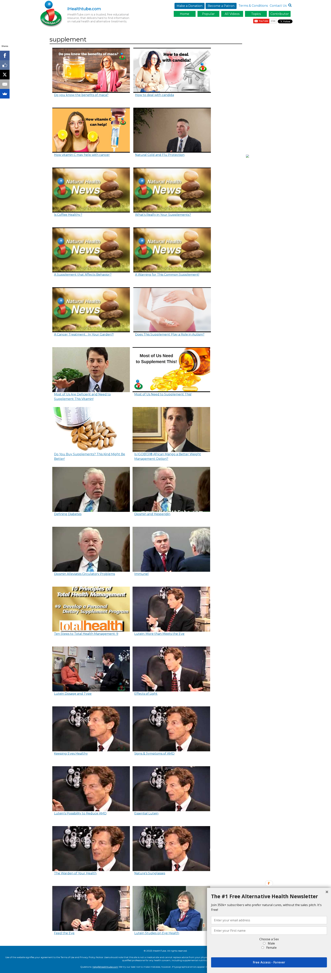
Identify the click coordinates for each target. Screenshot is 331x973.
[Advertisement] (270, 92)
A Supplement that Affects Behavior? (82, 274)
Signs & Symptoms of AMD (154, 753)
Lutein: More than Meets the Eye (159, 634)
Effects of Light (145, 693)
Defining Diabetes (67, 514)
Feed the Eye (64, 933)
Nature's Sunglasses (149, 873)
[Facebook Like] (5, 65)
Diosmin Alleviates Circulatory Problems (84, 574)
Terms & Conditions (253, 5)
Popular (208, 14)
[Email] (5, 84)
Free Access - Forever (269, 962)
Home (184, 14)
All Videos (232, 14)
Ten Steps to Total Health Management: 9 (86, 634)
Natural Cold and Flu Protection (159, 155)
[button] (269, 896)
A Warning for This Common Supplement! (167, 274)
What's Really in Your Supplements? (163, 215)
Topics (256, 14)
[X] (5, 74)
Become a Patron (221, 6)
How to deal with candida (154, 95)
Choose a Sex (269, 939)
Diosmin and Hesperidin (152, 514)
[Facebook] (5, 55)
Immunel (141, 574)
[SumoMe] (5, 94)
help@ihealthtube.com (105, 966)
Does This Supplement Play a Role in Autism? (169, 334)
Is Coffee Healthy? (68, 215)
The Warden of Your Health (75, 873)
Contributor (279, 14)
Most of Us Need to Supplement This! (162, 394)
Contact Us (278, 5)
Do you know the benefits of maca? (81, 95)
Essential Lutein (146, 813)
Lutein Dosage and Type (73, 693)
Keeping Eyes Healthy (71, 753)
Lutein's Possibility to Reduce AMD (80, 813)
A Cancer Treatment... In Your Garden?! (84, 334)
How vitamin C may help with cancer (82, 155)
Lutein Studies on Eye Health (156, 933)
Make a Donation (189, 6)
